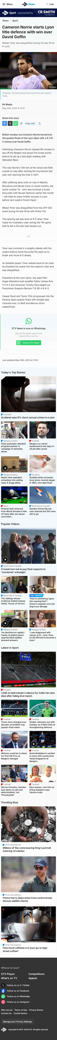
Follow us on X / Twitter (18, 985)
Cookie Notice (20, 1013)
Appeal (32, 978)
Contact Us (6, 1013)
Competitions (36, 973)
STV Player (8, 973)
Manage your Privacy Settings (17, 1021)
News (6, 20)
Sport (15, 20)
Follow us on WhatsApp (18, 996)
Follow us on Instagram (18, 1002)
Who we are (6, 1010)
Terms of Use (21, 1010)
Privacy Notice (36, 1010)
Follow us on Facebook (18, 991)
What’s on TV (9, 978)
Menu (10, 4)
